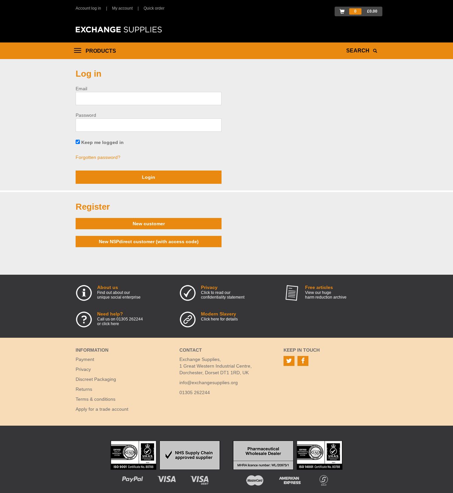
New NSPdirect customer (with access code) (149, 241)
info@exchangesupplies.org (208, 382)
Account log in (88, 8)
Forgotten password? (98, 157)
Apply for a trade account (102, 409)
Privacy (83, 369)
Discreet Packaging (96, 379)
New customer (149, 223)
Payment (85, 359)
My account (122, 8)
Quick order (154, 8)
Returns (84, 389)
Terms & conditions (95, 399)
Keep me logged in (102, 142)
